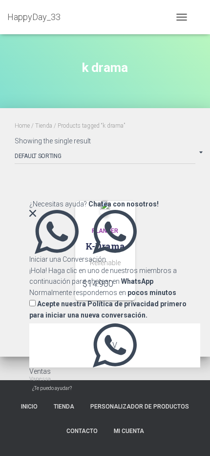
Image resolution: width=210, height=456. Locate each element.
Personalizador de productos (139, 406)
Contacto (82, 431)
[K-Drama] (105, 207)
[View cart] (198, 17)
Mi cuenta (129, 431)
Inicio (29, 406)
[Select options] (123, 283)
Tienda (43, 125)
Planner (105, 231)
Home (22, 125)
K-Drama (105, 246)
